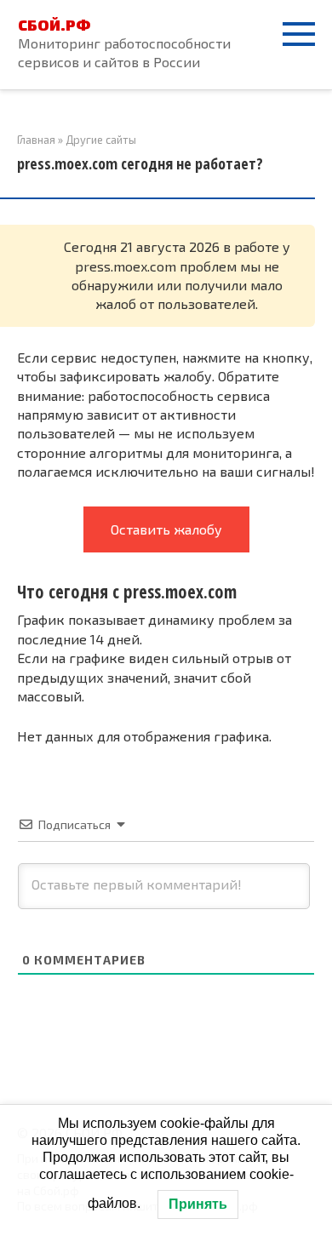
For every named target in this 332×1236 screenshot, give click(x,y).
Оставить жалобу (166, 529)
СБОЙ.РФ (54, 24)
